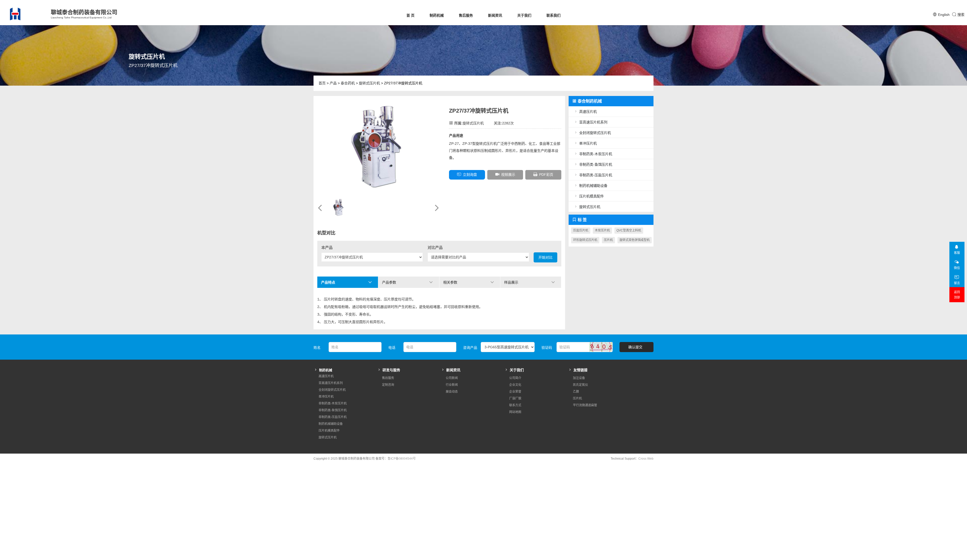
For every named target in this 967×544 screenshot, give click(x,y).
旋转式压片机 (369, 83)
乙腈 (576, 391)
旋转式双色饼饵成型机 (634, 240)
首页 (322, 83)
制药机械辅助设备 (593, 186)
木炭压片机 (602, 230)
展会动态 (452, 391)
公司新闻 (452, 378)
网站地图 (515, 412)
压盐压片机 (580, 230)
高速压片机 (588, 112)
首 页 (410, 15)
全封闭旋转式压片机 (595, 133)
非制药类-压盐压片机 (595, 175)
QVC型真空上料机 (628, 230)
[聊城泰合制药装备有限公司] (24, 13)
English (944, 15)
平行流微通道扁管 (585, 405)
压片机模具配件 (591, 196)
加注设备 (579, 378)
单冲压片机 (588, 143)
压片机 (608, 240)
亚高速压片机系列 (593, 122)
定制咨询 (388, 385)
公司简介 (515, 378)
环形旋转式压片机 (585, 240)
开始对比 (545, 257)
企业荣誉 (515, 391)
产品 (333, 83)
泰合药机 (348, 83)
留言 (957, 283)
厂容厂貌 (515, 398)
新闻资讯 (495, 15)
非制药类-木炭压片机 (595, 154)
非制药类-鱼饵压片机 (595, 164)
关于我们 (524, 15)
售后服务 (466, 15)
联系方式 (515, 405)
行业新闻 (452, 385)
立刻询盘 (470, 175)
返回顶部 (957, 294)
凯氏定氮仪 (580, 385)
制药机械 (437, 15)
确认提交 (635, 347)
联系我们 (553, 15)
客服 (957, 253)
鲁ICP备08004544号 (402, 458)
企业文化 (515, 385)
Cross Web (645, 458)
